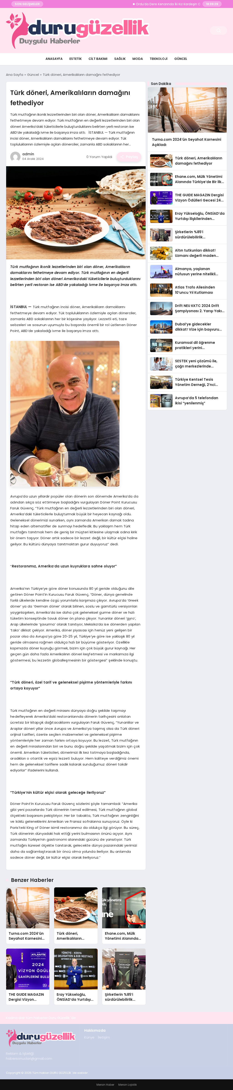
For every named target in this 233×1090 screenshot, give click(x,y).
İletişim (104, 1037)
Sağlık (120, 58)
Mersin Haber (105, 1085)
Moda (137, 58)
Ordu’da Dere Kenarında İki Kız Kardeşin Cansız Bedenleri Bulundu (167, 4)
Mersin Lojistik (127, 1085)
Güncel (180, 58)
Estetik (75, 58)
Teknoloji (158, 58)
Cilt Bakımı (98, 58)
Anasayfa (54, 58)
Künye (89, 1037)
